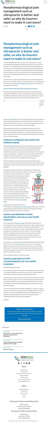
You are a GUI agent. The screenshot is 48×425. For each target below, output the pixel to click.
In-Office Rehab (24, 371)
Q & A (24, 397)
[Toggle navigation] (45, 2)
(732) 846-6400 (26, 408)
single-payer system (22, 244)
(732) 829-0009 (26, 418)
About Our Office (24, 393)
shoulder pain (15, 119)
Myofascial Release (24, 375)
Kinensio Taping (24, 377)
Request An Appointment (24, 319)
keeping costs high (19, 223)
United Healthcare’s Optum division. (22, 206)
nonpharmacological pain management (22, 83)
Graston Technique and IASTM (24, 379)
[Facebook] (19, 363)
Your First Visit (24, 391)
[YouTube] (26, 363)
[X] (21, 363)
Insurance (24, 395)
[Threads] (24, 363)
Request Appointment (24, 389)
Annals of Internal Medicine (12, 146)
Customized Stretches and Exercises (24, 373)
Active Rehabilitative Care (24, 381)
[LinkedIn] (29, 363)
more (7, 299)
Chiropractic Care (24, 369)
